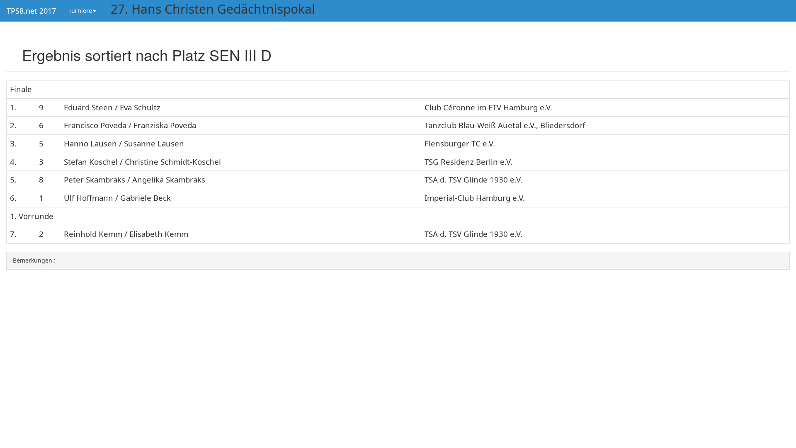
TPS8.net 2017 (31, 11)
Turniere (80, 11)
